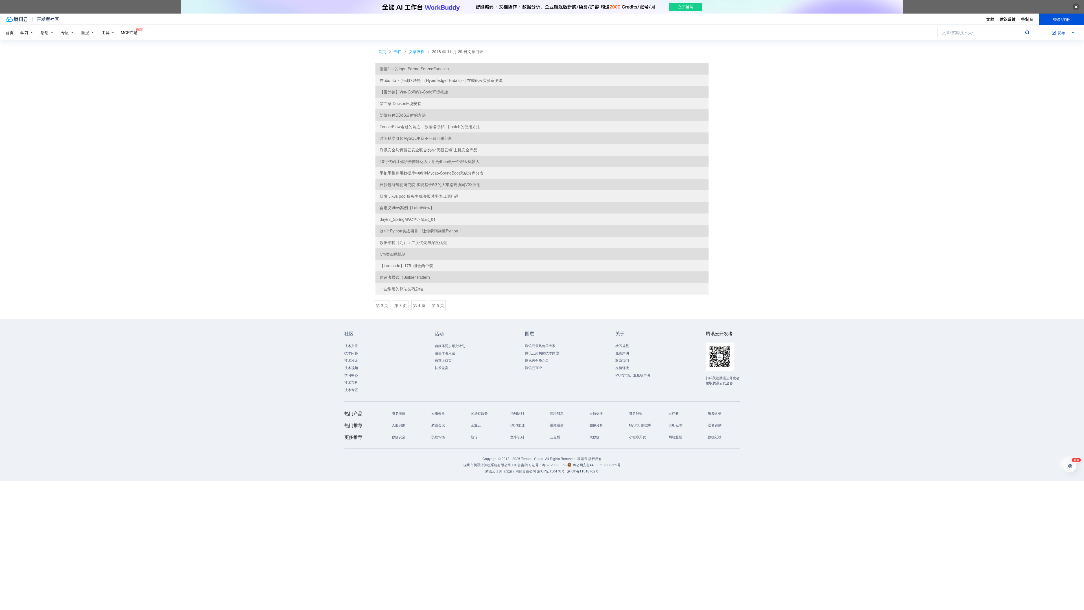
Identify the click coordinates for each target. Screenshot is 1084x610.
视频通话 (556, 424)
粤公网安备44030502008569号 (597, 464)
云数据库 (596, 413)
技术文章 (351, 345)
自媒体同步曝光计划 (450, 345)
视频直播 (715, 413)
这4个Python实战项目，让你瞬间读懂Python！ (421, 231)
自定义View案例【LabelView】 (407, 207)
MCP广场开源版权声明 (632, 374)
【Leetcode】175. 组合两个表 (406, 265)
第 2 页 (382, 305)
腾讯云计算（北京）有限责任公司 (510, 471)
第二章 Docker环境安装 (400, 103)
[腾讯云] (17, 19)
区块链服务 (479, 413)
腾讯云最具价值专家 (540, 345)
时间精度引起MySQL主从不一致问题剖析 (416, 138)
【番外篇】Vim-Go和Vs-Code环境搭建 (414, 92)
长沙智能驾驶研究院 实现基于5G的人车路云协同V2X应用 (430, 184)
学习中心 (351, 374)
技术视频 (351, 367)
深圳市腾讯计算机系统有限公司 (487, 464)
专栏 (397, 51)
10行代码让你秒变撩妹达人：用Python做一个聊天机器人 (430, 161)
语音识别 (715, 424)
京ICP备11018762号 (583, 471)
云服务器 (438, 413)
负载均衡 (438, 436)
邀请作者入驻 (445, 352)
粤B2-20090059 (554, 464)
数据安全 (398, 436)
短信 (474, 436)
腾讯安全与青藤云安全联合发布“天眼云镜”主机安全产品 (428, 149)
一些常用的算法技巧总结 (401, 288)
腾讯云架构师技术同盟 (542, 352)
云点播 (555, 436)
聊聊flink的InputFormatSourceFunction (414, 68)
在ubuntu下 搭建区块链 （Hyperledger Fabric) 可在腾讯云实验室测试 (441, 80)
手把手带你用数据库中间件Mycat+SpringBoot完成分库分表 (432, 173)
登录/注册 (1061, 19)
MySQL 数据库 (640, 424)
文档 (990, 19)
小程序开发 (637, 436)
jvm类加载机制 (393, 254)
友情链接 (622, 367)
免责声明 (622, 352)
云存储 (673, 413)
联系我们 (622, 360)
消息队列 (517, 413)
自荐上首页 (443, 360)
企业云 (476, 424)
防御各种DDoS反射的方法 (403, 115)
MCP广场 (129, 32)
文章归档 (417, 51)
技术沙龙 (351, 360)
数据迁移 (715, 436)
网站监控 (675, 436)
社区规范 (622, 345)
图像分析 (596, 424)
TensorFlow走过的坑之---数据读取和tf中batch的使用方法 (430, 126)
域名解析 (635, 413)
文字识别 (517, 436)
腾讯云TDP (533, 367)
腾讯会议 (438, 424)
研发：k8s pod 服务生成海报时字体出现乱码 (419, 196)
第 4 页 (419, 305)
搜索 (1027, 32)
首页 (10, 32)
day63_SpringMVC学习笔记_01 (408, 219)
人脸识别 (398, 424)
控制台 (1027, 19)
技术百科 (351, 382)
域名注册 (398, 413)
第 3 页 (400, 305)
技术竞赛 (441, 367)
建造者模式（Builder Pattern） (407, 277)
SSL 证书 (675, 424)
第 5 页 (438, 305)
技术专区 (351, 389)
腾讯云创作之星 (537, 360)
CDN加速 (517, 424)
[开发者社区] (48, 19)
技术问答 (351, 352)
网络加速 (556, 413)
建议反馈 (1008, 19)
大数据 (594, 436)
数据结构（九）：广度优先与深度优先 (413, 242)
